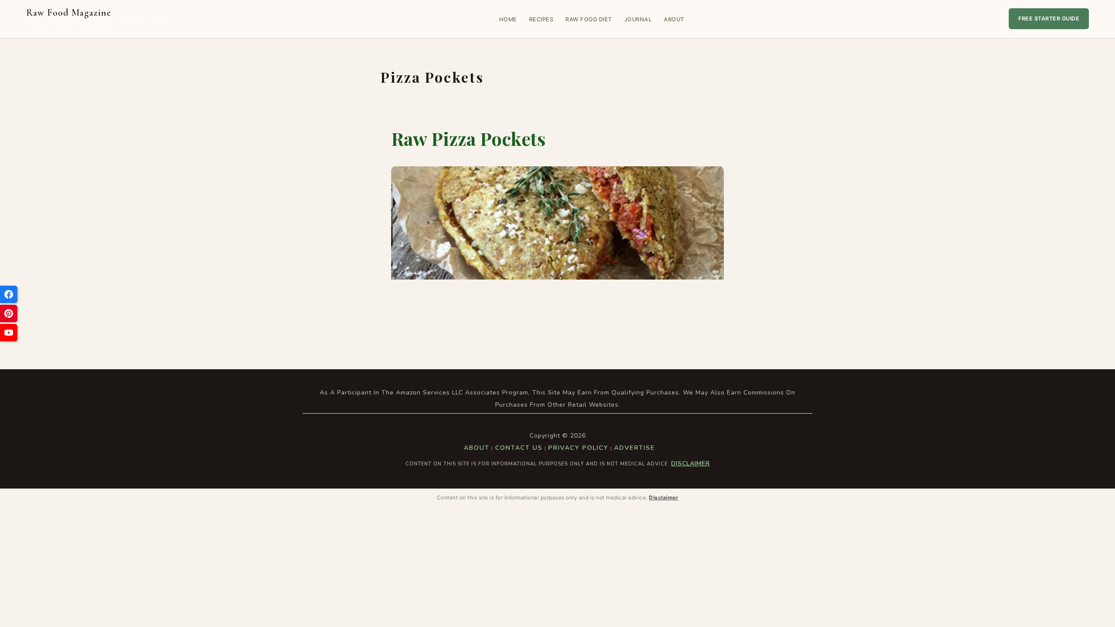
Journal (638, 19)
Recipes (541, 19)
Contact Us (519, 448)
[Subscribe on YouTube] (8, 332)
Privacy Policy (578, 448)
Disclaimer (690, 463)
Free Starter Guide (1048, 18)
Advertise (634, 448)
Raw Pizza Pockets (468, 138)
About (674, 19)
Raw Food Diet (588, 19)
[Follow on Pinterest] (8, 313)
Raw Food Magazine (97, 19)
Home (508, 19)
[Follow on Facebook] (8, 294)
